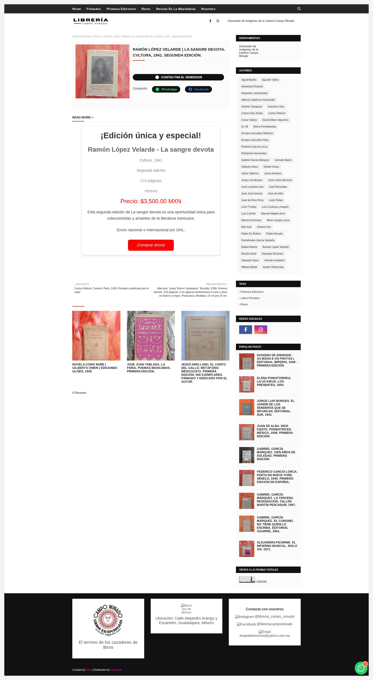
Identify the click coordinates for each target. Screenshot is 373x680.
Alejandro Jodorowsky (254, 93)
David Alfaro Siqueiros (275, 119)
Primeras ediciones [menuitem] (121, 9)
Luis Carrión (248, 213)
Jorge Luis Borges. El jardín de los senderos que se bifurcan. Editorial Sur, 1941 (276, 407)
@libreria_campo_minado (274, 616)
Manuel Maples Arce (273, 213)
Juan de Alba (275, 193)
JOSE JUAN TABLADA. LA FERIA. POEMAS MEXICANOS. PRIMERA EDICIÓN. (149, 368)
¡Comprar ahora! (151, 245)
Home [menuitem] (76, 9)
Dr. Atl (244, 126)
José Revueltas (278, 186)
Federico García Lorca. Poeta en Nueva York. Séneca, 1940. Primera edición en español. (277, 477)
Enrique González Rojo (255, 140)
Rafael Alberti (249, 247)
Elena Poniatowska (264, 126)
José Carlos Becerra (280, 180)
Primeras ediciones (252, 291)
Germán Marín (283, 160)
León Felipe (276, 200)
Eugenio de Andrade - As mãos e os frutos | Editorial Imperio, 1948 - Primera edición (277, 360)
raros (97, 36)
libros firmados (250, 298)
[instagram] (217, 21)
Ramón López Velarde (275, 247)
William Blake (249, 267)
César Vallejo (249, 119)
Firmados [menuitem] (94, 9)
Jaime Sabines (250, 173)
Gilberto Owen (249, 166)
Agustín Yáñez (270, 79)
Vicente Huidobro (274, 260)
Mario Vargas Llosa (278, 220)
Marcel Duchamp (251, 220)
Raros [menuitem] (146, 9)
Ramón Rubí (248, 253)
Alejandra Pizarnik (252, 86)
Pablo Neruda (274, 233)
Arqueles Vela (276, 106)
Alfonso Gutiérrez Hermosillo (258, 99)
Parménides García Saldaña (258, 240)
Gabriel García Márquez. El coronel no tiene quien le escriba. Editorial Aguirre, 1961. (275, 524)
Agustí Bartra (248, 79)
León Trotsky (248, 206)
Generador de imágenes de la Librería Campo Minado (261, 20)
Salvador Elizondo (272, 253)
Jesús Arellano (272, 173)
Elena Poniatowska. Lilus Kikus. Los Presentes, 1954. (274, 381)
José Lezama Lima (252, 186)
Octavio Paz (264, 226)
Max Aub (246, 226)
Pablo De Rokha (251, 233)
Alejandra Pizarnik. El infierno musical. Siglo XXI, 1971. (277, 546)
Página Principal (82, 36)
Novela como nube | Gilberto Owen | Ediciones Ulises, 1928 (94, 368)
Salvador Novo (250, 260)
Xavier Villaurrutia (273, 267)
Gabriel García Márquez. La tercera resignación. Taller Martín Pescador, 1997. (276, 500)
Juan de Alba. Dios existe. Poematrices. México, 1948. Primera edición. (275, 431)
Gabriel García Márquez (255, 160)
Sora (89, 669)
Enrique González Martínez (257, 133)
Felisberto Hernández (254, 153)
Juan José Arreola (251, 193)
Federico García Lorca (254, 146)
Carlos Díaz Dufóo (252, 113)
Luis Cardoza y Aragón (275, 206)
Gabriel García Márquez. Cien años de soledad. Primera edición (276, 454)
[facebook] (210, 21)
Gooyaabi (116, 669)
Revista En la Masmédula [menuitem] (176, 9)
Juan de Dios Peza (252, 200)
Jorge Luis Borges (252, 180)
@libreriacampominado (274, 624)
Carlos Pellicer (277, 113)
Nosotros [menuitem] (208, 9)
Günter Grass (271, 166)
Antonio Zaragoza (251, 106)
